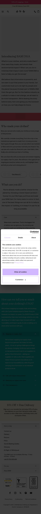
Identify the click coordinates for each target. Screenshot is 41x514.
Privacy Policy (19, 262)
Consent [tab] (7, 237)
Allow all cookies (20, 272)
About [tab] (33, 237)
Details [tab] (20, 237)
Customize (19, 279)
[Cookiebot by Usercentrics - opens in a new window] (30, 232)
